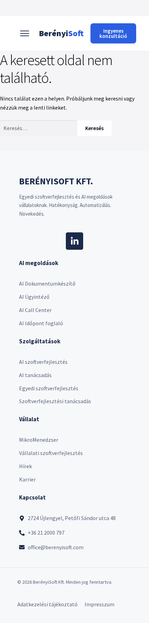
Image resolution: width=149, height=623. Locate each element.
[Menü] (24, 33)
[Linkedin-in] (74, 241)
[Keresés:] (39, 128)
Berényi (61, 33)
